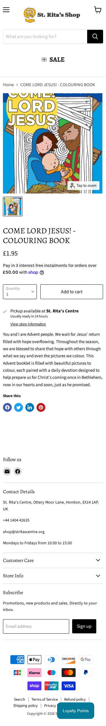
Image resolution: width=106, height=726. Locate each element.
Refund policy (75, 699)
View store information (28, 324)
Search (19, 699)
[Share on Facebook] (7, 407)
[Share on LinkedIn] (29, 407)
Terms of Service (45, 699)
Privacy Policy (55, 705)
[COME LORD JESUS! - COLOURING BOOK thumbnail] (12, 206)
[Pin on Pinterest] (41, 407)
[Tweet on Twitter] (18, 407)
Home (8, 84)
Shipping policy (25, 705)
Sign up (84, 626)
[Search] (95, 36)
